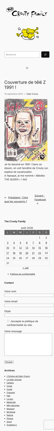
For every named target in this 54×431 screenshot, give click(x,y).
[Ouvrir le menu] (27, 68)
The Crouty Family (15, 221)
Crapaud (11, 392)
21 (33, 253)
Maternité (11, 402)
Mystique (11, 412)
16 (46, 247)
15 (39, 247)
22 (39, 253)
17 (7, 253)
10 (7, 247)
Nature (10, 415)
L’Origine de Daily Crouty (18, 376)
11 (14, 247)
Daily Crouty (32, 94)
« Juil (26, 267)
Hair (8, 395)
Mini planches (13, 405)
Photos (10, 418)
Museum (11, 408)
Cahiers (10, 382)
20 (26, 253)
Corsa (9, 386)
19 (20, 253)
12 (20, 247)
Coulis (9, 389)
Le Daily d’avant (14, 379)
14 (33, 247)
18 (14, 253)
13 (26, 247)
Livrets (10, 399)
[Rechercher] (45, 54)
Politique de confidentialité (22, 274)
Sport (9, 421)
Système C (12, 425)
